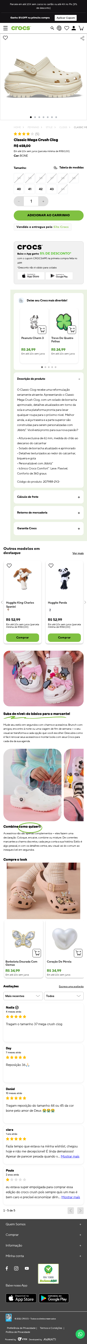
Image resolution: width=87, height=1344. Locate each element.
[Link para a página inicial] (17, 127)
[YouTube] (27, 1270)
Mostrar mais (70, 1156)
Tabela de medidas (71, 167)
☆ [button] (12, 1179)
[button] (73, 28)
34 (19, 178)
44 (63, 189)
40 (19, 189)
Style (49, 127)
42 (41, 189)
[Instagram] (16, 1268)
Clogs (63, 127)
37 (52, 178)
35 (30, 178)
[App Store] (21, 1299)
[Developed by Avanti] (50, 1339)
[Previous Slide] (1, 602)
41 (29, 189)
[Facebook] (7, 1268)
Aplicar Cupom (66, 17)
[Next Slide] (85, 602)
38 (63, 178)
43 (52, 189)
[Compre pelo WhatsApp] (80, 1334)
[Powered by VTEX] (22, 1339)
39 (74, 178)
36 (41, 178)
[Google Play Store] (54, 1299)
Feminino (33, 127)
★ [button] (7, 1016)
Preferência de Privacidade (21, 1328)
